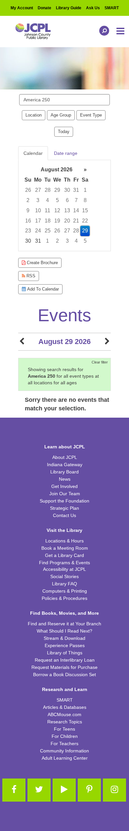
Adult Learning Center (65, 758)
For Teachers (64, 743)
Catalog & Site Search (102, 31)
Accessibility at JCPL (64, 569)
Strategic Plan (64, 508)
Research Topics (64, 721)
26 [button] (28, 190)
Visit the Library (64, 530)
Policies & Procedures (64, 598)
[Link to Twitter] (39, 790)
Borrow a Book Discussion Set (64, 674)
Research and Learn (64, 689)
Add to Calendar (42, 289)
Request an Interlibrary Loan (65, 660)
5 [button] (57, 200)
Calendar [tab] (33, 153)
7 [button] (76, 200)
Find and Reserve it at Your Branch (64, 623)
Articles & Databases (64, 707)
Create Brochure (41, 262)
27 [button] (38, 190)
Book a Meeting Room (64, 548)
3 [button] (37, 200)
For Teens (64, 729)
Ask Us (93, 8)
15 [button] (85, 210)
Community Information (64, 750)
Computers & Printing (64, 591)
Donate (44, 8)
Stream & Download (64, 638)
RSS (30, 275)
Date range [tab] (65, 153)
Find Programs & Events (64, 562)
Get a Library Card (64, 555)
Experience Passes (65, 645)
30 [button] (67, 190)
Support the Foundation (64, 500)
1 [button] (85, 190)
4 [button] (47, 200)
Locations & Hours (64, 540)
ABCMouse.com (64, 714)
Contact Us (64, 515)
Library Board (64, 471)
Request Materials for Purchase (64, 667)
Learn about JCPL (64, 446)
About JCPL (64, 457)
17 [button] (38, 221)
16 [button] (28, 221)
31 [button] (76, 190)
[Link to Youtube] (64, 790)
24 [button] (38, 230)
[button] (120, 31)
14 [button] (76, 210)
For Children (65, 736)
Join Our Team (64, 493)
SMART (112, 8)
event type (91, 115)
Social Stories (64, 576)
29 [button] (57, 190)
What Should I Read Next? (64, 631)
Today (63, 131)
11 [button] (47, 210)
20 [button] (67, 221)
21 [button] (76, 221)
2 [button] (27, 200)
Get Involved (64, 486)
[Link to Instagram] (114, 790)
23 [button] (28, 230)
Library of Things (64, 652)
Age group (61, 115)
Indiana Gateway (64, 464)
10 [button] (38, 210)
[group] (64, 205)
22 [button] (85, 221)
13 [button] (67, 210)
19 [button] (57, 221)
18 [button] (48, 221)
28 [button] (48, 190)
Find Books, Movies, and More (64, 613)
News (64, 479)
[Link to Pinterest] (89, 790)
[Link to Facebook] (13, 790)
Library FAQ (64, 583)
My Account (22, 8)
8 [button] (85, 200)
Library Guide (68, 8)
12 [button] (57, 210)
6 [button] (67, 200)
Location (33, 115)
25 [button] (48, 230)
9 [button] (27, 210)
